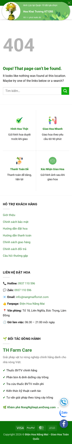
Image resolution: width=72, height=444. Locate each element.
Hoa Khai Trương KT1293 (38, 11)
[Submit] (65, 91)
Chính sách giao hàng (16, 242)
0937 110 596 (26, 283)
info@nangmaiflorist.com (32, 297)
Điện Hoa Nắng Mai (32, 303)
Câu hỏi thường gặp (15, 255)
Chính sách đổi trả (14, 249)
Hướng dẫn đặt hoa (15, 228)
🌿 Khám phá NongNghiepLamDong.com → (31, 407)
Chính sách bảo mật (15, 222)
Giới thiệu (9, 215)
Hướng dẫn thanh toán (17, 235)
